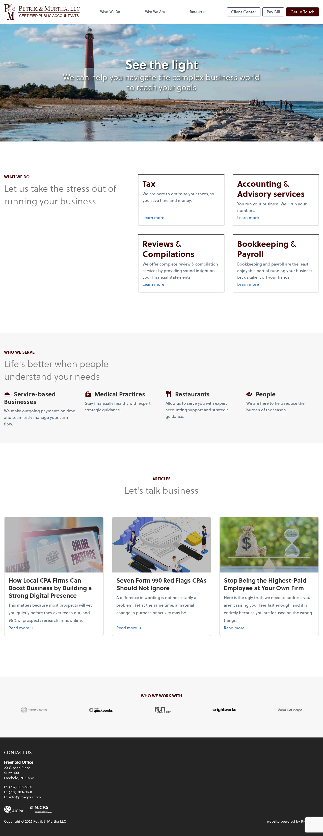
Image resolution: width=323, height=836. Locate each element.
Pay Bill (273, 12)
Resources (198, 11)
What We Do (110, 11)
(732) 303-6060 (20, 787)
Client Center (243, 12)
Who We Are (155, 11)
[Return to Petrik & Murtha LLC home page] (42, 12)
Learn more (163, 217)
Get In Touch (302, 12)
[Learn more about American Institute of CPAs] (14, 809)
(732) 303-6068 (20, 792)
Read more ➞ (54, 628)
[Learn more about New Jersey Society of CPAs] (41, 809)
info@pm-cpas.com (25, 797)
